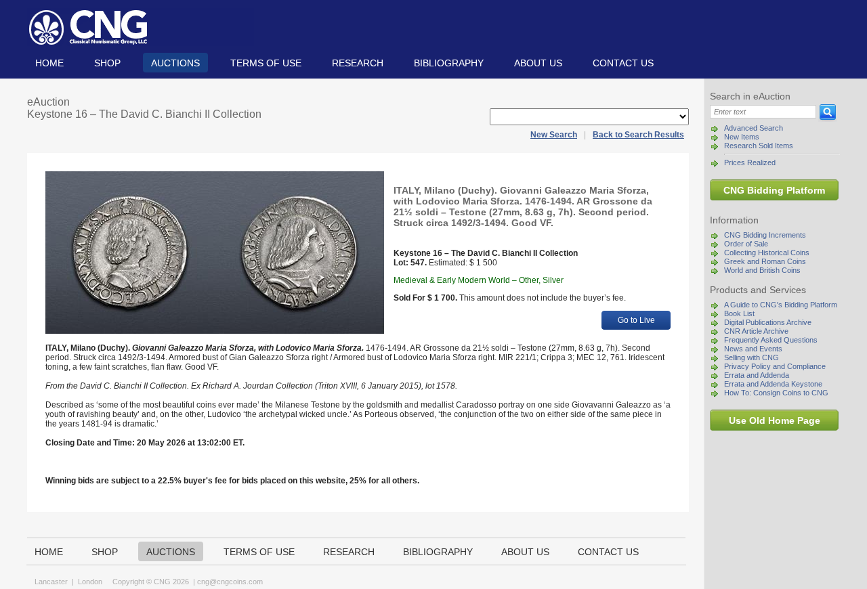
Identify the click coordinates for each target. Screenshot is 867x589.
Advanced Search (753, 128)
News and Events (753, 349)
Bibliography (449, 63)
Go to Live (636, 320)
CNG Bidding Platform (774, 190)
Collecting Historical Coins (766, 252)
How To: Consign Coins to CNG (776, 393)
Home (49, 63)
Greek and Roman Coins (765, 261)
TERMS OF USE (265, 63)
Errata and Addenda (756, 375)
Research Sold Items (758, 145)
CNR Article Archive (756, 331)
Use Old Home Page (774, 420)
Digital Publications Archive (767, 322)
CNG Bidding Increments (765, 235)
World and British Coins (762, 270)
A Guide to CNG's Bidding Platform (780, 305)
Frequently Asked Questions (771, 340)
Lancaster (51, 581)
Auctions (175, 63)
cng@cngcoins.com (230, 581)
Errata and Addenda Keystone (773, 384)
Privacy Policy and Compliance (775, 366)
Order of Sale (746, 244)
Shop (107, 63)
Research (357, 63)
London (90, 581)
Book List (739, 313)
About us (538, 63)
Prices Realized (750, 162)
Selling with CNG (751, 357)
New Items (741, 137)
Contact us (623, 63)
